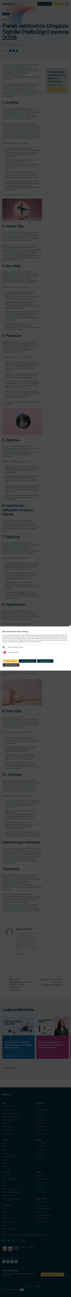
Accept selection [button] (45, 661)
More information (11, 665)
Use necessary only (28, 661)
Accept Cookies (10, 661)
